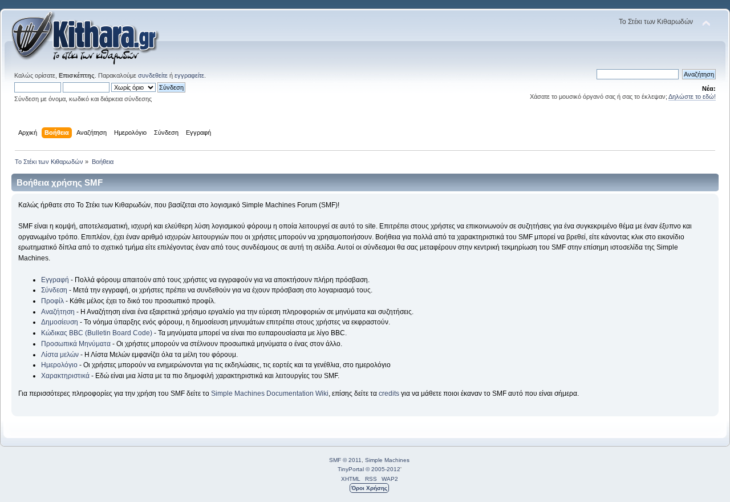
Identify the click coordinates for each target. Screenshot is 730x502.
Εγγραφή (55, 280)
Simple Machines (387, 460)
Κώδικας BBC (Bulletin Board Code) (96, 333)
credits (389, 393)
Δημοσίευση (59, 322)
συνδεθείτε (153, 75)
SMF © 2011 (345, 460)
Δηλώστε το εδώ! (692, 96)
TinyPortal (351, 469)
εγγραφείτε (189, 75)
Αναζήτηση (58, 312)
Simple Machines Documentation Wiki (269, 393)
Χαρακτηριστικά (65, 376)
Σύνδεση (54, 290)
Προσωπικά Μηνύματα (76, 344)
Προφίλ (52, 301)
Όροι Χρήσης (369, 488)
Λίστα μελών (60, 355)
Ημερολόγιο (59, 365)
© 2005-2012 (383, 469)
